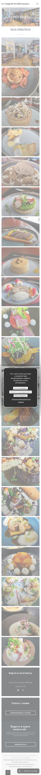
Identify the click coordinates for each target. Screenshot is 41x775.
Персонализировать (20, 395)
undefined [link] (21, 402)
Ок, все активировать (20, 388)
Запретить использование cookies (20, 392)
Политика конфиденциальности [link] (21, 399)
